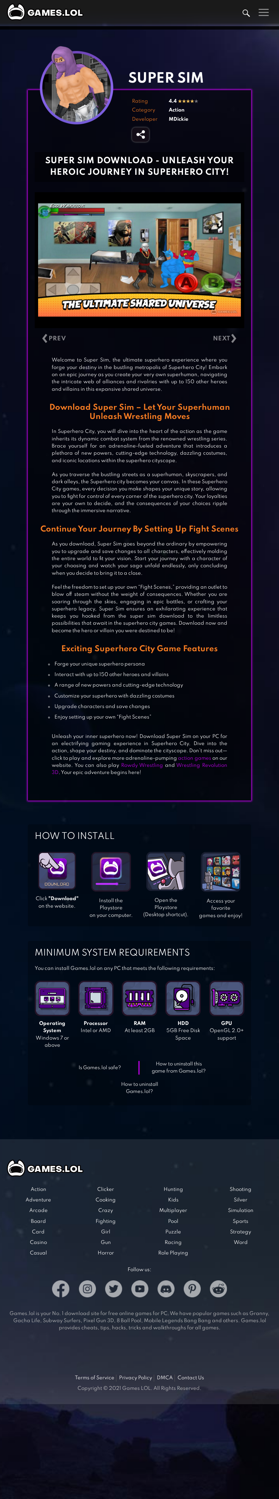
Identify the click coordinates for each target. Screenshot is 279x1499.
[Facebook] (60, 1290)
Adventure (38, 1200)
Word (241, 1242)
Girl (105, 1232)
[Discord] (166, 1290)
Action (176, 110)
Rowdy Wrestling (142, 765)
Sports (240, 1221)
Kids (173, 1200)
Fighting (106, 1221)
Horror (106, 1253)
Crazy (105, 1210)
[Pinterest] (192, 1290)
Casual (38, 1253)
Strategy (240, 1232)
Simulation (240, 1210)
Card (38, 1232)
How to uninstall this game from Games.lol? (179, 1068)
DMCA (165, 1378)
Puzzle (173, 1232)
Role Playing (173, 1253)
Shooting (240, 1189)
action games (194, 758)
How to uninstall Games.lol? (139, 1088)
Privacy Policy (135, 1378)
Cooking (106, 1200)
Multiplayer (173, 1210)
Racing (173, 1242)
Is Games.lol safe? (100, 1067)
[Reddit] (218, 1290)
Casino (38, 1242)
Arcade (38, 1210)
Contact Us (191, 1378)
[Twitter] (113, 1290)
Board (38, 1221)
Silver (240, 1200)
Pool (173, 1221)
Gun (106, 1242)
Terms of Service (94, 1378)
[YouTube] (140, 1290)
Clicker (105, 1189)
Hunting (173, 1189)
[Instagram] (87, 1290)
